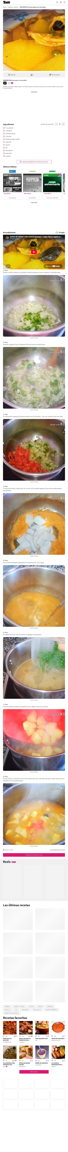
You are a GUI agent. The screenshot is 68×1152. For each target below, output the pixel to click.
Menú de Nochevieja (12, 1013)
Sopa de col (37, 1009)
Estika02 (54, 1066)
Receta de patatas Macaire (24, 1063)
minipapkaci (38, 1065)
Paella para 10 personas (7, 1039)
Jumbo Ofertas (47, 193)
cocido (31, 1006)
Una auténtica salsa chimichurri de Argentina (9, 1063)
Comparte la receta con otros (34, 855)
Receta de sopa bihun (58, 1038)
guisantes (25, 1009)
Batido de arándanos (41, 1063)
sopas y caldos (19, 1006)
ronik (9, 83)
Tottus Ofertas (27, 193)
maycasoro (22, 1042)
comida (7, 1006)
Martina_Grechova (56, 1040)
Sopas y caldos (13, 7)
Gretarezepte (22, 1066)
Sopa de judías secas (41, 1038)
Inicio (4, 7)
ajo (16, 1009)
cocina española (51, 1009)
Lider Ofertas (7, 193)
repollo (8, 1009)
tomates (50, 1006)
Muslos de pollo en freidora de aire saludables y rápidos (25, 1039)
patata (40, 1006)
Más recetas (34, 1072)
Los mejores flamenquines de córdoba (57, 1063)
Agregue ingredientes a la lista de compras (35, 161)
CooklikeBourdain (7, 1042)
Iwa (36, 1040)
